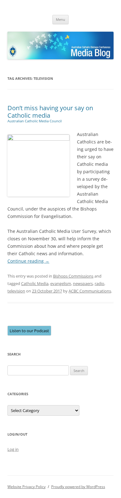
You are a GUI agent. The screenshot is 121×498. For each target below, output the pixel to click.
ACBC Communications (90, 291)
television (16, 291)
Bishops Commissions (73, 276)
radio (99, 283)
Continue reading (28, 261)
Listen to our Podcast (29, 330)
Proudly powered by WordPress (78, 486)
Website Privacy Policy (26, 486)
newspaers (83, 283)
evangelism (60, 283)
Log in (13, 449)
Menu (60, 19)
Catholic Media (34, 283)
